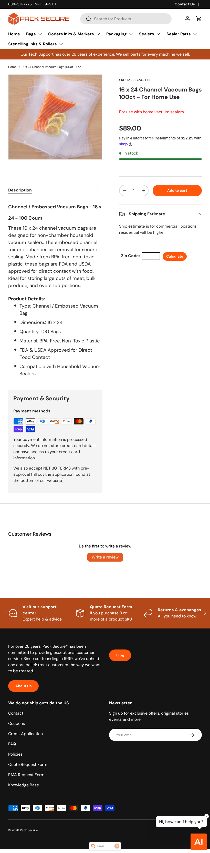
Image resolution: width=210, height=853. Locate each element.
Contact (15, 713)
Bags (31, 34)
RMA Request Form (26, 774)
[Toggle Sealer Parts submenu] (195, 34)
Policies (15, 754)
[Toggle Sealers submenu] (158, 34)
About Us (23, 686)
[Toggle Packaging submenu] (131, 34)
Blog (120, 655)
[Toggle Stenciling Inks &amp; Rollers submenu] (61, 44)
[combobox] (126, 18)
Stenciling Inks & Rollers (32, 44)
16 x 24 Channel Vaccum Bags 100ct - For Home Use (52, 67)
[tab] (20, 190)
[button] (198, 18)
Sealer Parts (178, 34)
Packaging (116, 34)
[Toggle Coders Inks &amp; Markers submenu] (98, 34)
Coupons (16, 723)
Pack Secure (29, 830)
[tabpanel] (55, 289)
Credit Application (25, 733)
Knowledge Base (23, 785)
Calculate (174, 256)
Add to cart (177, 190)
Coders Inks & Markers (71, 34)
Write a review (105, 557)
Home (14, 34)
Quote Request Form (27, 764)
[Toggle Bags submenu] (40, 34)
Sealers (146, 34)
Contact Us (185, 4)
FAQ (12, 744)
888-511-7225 (20, 4)
